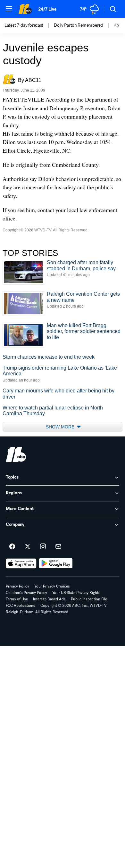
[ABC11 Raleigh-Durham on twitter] (27, 546)
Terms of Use (17, 599)
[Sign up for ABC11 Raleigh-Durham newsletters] (58, 546)
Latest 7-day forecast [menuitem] (23, 25)
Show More (61, 426)
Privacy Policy (17, 586)
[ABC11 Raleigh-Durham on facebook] (12, 546)
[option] (29, 25)
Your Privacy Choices (52, 586)
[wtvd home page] (16, 454)
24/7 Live (47, 9)
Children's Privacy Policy (26, 593)
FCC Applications (20, 605)
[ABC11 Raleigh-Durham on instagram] (43, 546)
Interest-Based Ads (49, 599)
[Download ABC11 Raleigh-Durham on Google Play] (56, 563)
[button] (9, 8)
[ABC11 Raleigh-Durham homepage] (25, 9)
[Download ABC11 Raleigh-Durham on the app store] (21, 563)
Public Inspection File (89, 599)
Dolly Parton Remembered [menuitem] (78, 25)
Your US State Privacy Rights (76, 593)
